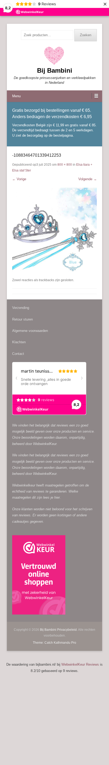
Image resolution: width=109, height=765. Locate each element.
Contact (18, 354)
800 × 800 (64, 164)
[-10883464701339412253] (54, 230)
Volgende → (87, 179)
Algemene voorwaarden (30, 331)
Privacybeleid (67, 630)
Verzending (20, 308)
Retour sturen (22, 319)
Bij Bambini (54, 70)
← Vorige (19, 179)
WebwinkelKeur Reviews (80, 664)
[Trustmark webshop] (38, 575)
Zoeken (85, 35)
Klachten (19, 342)
